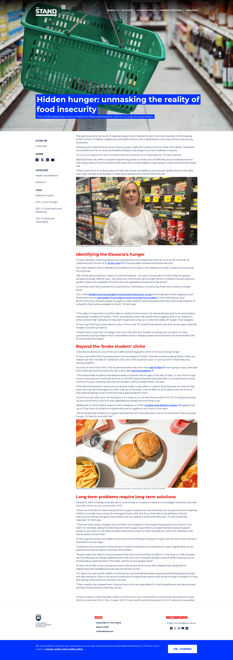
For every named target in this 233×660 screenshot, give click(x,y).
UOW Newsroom (104, 631)
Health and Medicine (47, 175)
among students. (141, 370)
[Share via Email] (52, 160)
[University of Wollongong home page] (43, 620)
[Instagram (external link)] (179, 628)
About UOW (102, 627)
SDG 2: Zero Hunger (47, 202)
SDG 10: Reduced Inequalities (45, 220)
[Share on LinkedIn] (47, 160)
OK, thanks (182, 649)
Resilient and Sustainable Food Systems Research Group (120, 294)
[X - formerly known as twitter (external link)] (175, 628)
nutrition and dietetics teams (161, 405)
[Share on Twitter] (42, 160)
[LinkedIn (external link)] (187, 628)
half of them (156, 367)
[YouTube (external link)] (182, 628)
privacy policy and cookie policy (64, 649)
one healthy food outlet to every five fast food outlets (127, 297)
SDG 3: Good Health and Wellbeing (49, 210)
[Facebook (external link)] (171, 628)
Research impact (45, 195)
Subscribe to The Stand (108, 623)
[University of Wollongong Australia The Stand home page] (55, 10)
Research (41, 182)
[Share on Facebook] (37, 160)
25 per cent (113, 263)
